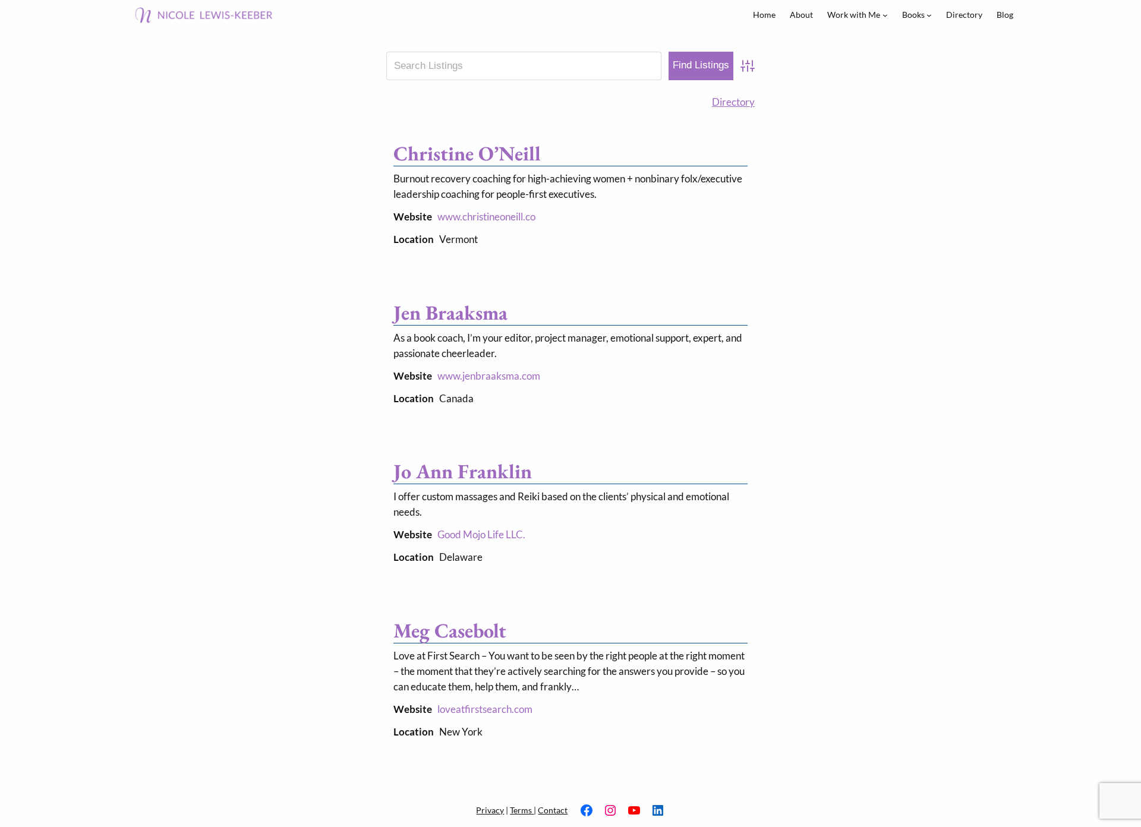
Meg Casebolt (449, 630)
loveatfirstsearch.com (484, 709)
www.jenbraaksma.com (488, 376)
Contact (553, 810)
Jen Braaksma (450, 312)
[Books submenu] (929, 15)
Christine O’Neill (467, 153)
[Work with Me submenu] (885, 15)
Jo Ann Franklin (462, 471)
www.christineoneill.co (486, 216)
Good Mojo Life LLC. (481, 534)
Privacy (490, 810)
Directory (733, 102)
